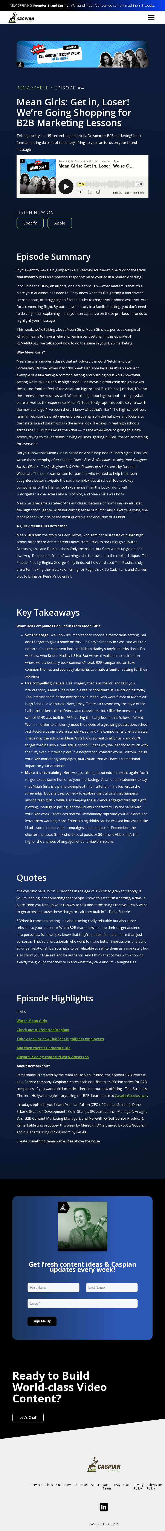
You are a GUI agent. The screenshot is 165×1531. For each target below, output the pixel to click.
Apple (59, 223)
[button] (151, 17)
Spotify (30, 223)
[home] (21, 17)
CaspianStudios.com (131, 1095)
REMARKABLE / (35, 88)
